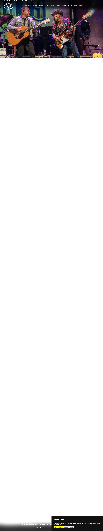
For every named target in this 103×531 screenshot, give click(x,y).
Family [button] (70, 5)
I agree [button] (56, 527)
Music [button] (58, 5)
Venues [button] (41, 5)
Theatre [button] (52, 5)
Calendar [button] (27, 5)
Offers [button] (46, 5)
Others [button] (75, 5)
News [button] (80, 5)
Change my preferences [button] (68, 527)
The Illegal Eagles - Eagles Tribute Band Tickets (24, 0)
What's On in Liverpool (8, 0)
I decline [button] (60, 527)
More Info (39, 527)
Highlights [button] (34, 5)
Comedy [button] (64, 5)
